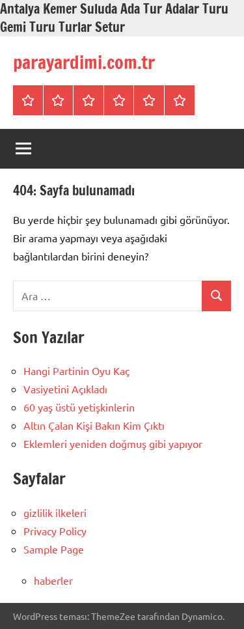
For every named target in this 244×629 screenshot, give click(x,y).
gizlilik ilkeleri (55, 512)
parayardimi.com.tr (84, 62)
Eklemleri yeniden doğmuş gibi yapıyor (112, 443)
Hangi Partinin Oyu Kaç (76, 370)
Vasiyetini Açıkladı (65, 388)
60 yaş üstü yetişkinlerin (79, 406)
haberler (53, 580)
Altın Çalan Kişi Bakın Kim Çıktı (94, 425)
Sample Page (53, 548)
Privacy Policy (55, 530)
